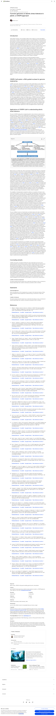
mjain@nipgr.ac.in (27, 615)
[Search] (51, 1)
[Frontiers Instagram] (32, 702)
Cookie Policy (21, 713)
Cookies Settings (44, 708)
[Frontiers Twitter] (26, 702)
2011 (11, 85)
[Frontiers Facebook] (23, 702)
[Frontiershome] (7, 1)
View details (42, 29)
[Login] (54, 1)
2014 (28, 63)
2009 (37, 173)
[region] (28, 711)
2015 (18, 48)
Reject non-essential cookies (44, 711)
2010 (15, 174)
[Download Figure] (42, 139)
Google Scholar (28, 312)
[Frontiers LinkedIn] (29, 702)
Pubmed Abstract (15, 312)
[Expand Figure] (44, 139)
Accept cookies (44, 713)
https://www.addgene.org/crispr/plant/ (18, 129)
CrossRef (22, 312)
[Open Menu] (1, 1)
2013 (19, 63)
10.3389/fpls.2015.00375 (26, 590)
